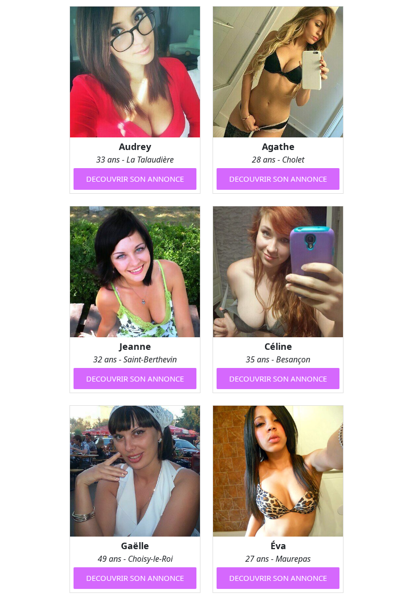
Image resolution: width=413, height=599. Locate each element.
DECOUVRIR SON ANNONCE (135, 179)
